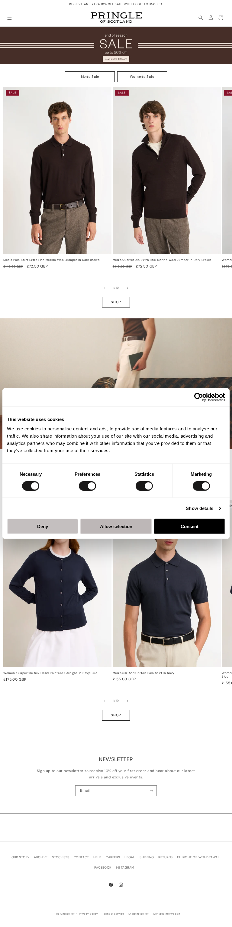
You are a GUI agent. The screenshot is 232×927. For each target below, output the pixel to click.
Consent (189, 526)
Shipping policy (138, 913)
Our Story (20, 857)
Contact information (166, 913)
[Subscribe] (151, 790)
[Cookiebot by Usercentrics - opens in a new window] (198, 397)
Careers (113, 857)
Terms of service (113, 913)
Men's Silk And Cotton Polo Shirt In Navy (143, 673)
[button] (9, 18)
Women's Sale (142, 76)
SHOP (116, 302)
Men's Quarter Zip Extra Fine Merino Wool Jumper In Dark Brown (162, 260)
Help (97, 857)
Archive (40, 857)
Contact (81, 857)
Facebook (102, 867)
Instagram (125, 867)
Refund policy (65, 913)
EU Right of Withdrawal (198, 857)
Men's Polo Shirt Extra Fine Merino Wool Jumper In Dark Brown (51, 260)
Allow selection (116, 526)
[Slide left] (104, 287)
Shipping (147, 857)
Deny (42, 526)
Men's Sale (90, 76)
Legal (129, 857)
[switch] (87, 486)
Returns (165, 857)
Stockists (60, 857)
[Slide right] (127, 287)
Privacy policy (88, 913)
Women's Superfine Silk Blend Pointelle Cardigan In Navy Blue (50, 673)
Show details (199, 508)
